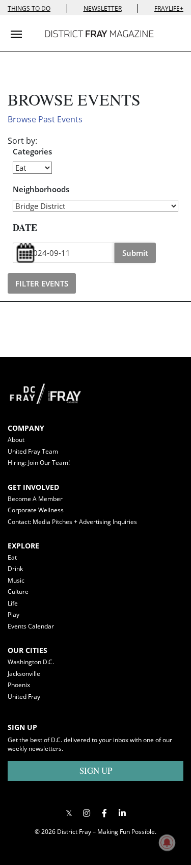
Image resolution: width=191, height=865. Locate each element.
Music (16, 580)
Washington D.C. (31, 662)
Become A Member (35, 498)
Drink (15, 568)
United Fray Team (33, 451)
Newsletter (103, 8)
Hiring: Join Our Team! (39, 462)
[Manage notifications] (167, 842)
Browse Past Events (45, 119)
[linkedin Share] (122, 812)
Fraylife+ (168, 8)
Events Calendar (31, 626)
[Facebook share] (104, 812)
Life (13, 603)
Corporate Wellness (36, 510)
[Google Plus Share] (86, 812)
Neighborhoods (41, 189)
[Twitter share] (69, 812)
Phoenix (19, 684)
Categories (32, 151)
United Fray (24, 696)
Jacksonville (24, 673)
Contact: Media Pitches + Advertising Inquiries (72, 521)
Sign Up (95, 770)
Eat (12, 557)
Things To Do (29, 8)
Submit (135, 253)
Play (13, 614)
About (16, 439)
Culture (18, 591)
